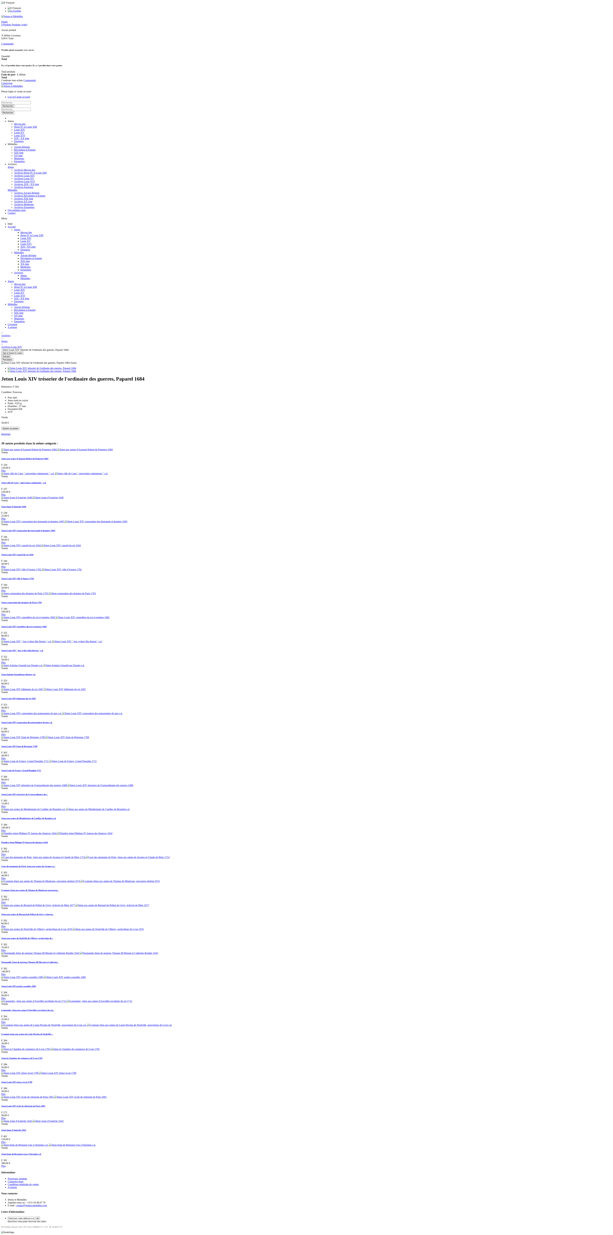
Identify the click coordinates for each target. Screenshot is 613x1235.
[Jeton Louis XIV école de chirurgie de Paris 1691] (54, 1097)
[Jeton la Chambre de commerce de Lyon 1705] (50, 1049)
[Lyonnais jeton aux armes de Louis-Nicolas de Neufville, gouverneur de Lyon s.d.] (86, 1025)
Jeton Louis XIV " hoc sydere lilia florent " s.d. (22, 650)
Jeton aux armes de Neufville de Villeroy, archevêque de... (27, 938)
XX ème (18, 155)
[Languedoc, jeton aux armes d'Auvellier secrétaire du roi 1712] (66, 1001)
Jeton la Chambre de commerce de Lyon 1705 (21, 1058)
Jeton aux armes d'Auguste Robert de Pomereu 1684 (24, 458)
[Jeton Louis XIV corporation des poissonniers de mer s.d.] (62, 713)
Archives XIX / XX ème (26, 184)
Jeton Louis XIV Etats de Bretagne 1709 (19, 746)
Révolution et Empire (25, 149)
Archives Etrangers (23, 187)
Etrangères (19, 161)
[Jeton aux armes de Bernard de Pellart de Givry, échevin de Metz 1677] (75, 905)
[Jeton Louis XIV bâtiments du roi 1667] (43, 689)
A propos (12, 327)
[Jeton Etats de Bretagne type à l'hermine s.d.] (48, 1145)
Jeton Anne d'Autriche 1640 (13, 506)
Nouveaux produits (17, 1178)
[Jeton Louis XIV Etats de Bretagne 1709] (45, 737)
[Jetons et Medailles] (12, 16)
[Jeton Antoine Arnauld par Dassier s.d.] (43, 665)
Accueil (11, 226)
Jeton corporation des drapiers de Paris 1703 (21, 602)
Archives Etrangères (24, 207)
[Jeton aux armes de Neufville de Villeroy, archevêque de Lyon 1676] (72, 929)
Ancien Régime (22, 147)
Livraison (12, 324)
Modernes (19, 158)
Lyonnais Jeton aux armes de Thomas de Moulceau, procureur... (30, 890)
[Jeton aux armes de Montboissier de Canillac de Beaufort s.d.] (65, 809)
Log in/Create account (19, 97)
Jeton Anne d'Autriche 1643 (13, 1130)
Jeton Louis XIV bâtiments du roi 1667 (18, 698)
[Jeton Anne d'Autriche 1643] (32, 1121)
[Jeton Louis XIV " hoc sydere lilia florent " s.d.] (51, 641)
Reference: (7, 386)
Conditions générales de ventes (23, 1184)
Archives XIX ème (23, 198)
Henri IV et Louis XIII (25, 127)
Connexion (6, 83)
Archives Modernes (24, 204)
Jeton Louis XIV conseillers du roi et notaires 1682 (24, 626)
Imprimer (6, 434)
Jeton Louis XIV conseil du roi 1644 (17, 554)
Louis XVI (19, 135)
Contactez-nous (15, 1181)
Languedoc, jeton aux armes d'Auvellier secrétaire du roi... (27, 1010)
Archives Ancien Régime (26, 193)
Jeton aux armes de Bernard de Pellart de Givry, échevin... (27, 914)
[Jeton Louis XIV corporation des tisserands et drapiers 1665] (64, 521)
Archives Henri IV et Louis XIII (30, 172)
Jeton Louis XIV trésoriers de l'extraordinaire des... (24, 794)
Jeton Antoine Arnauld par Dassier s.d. (18, 674)
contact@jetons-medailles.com (31, 1205)
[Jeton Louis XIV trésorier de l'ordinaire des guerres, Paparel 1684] (42, 368)
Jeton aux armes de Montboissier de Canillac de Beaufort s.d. (28, 818)
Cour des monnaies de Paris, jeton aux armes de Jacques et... (28, 866)
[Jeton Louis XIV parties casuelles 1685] (43, 977)
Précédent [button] (7, 360)
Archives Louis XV (24, 178)
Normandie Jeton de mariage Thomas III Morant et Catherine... (30, 962)
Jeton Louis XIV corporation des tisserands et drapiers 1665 (28, 530)
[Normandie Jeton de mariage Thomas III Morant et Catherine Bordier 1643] (79, 953)
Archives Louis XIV (24, 175)
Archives (18, 272)
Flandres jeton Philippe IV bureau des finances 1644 (24, 842)
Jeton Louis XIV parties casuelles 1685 (18, 986)
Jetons (11, 167)
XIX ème (18, 152)
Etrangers (19, 141)
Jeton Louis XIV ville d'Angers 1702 (17, 578)
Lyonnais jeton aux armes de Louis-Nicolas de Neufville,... (27, 1034)
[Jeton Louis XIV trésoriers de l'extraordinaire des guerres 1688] (67, 785)
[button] (11, 121)
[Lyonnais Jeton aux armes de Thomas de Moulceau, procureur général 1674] (80, 881)
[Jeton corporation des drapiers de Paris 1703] (48, 593)
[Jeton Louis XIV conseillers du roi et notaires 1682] (55, 617)
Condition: (7, 392)
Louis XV (19, 132)
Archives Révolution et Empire (29, 195)
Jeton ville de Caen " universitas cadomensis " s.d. (23, 483)
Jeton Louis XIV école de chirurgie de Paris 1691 (23, 1106)
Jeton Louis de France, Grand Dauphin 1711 (21, 770)
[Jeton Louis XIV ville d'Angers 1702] (41, 569)
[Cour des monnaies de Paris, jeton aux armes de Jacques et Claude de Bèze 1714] (85, 857)
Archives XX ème (23, 201)
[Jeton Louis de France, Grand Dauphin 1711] (49, 761)
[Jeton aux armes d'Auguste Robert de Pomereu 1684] (57, 449)
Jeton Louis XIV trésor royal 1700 (16, 1082)
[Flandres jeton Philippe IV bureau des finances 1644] (56, 833)
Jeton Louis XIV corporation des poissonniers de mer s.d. (26, 722)
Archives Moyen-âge (24, 170)
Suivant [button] (6, 356)
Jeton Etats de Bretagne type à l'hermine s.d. (21, 1154)
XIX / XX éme (21, 138)
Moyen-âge (20, 124)
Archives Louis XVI (24, 181)
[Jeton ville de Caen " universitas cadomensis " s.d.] (54, 473)
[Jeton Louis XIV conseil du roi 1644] (41, 545)
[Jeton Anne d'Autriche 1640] (32, 497)
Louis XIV (19, 129)
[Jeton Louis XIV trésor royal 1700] (38, 1073)
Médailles (12, 190)
